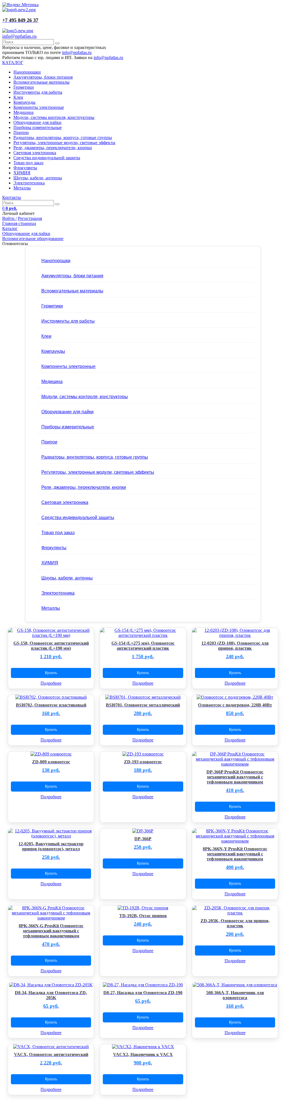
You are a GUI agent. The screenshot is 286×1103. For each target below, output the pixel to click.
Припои (21, 132)
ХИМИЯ (21, 172)
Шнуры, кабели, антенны (37, 177)
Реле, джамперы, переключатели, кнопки (52, 147)
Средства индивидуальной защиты (46, 157)
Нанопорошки (27, 72)
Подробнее (50, 683)
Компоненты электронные (38, 107)
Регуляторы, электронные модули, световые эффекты (64, 142)
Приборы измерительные (37, 127)
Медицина (23, 112)
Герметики (23, 87)
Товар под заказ (28, 162)
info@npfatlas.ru (19, 36)
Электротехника (29, 182)
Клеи (18, 97)
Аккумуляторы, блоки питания (43, 77)
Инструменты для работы (37, 92)
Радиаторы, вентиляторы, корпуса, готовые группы (62, 137)
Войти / (9, 218)
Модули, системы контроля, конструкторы (53, 117)
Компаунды (24, 102)
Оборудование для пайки (37, 122)
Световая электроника (34, 152)
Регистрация (30, 218)
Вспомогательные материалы (41, 82)
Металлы (22, 188)
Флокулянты (25, 167)
